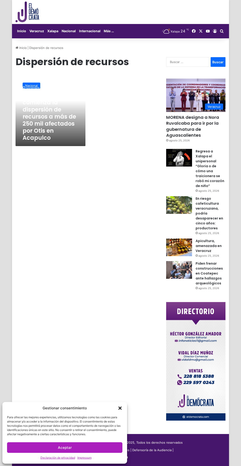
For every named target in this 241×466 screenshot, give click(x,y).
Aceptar (65, 447)
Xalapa (52, 31)
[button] (120, 408)
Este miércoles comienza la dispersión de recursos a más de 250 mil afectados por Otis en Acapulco (49, 117)
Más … (109, 31)
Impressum (84, 457)
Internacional (89, 31)
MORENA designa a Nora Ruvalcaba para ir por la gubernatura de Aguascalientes (192, 126)
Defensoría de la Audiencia (152, 450)
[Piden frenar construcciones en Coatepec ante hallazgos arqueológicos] (179, 270)
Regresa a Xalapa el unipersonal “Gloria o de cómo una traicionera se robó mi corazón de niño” (210, 168)
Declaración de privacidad (57, 457)
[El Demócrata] (27, 12)
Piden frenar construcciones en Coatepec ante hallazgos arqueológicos (209, 273)
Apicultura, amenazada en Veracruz (209, 246)
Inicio (21, 31)
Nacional (69, 31)
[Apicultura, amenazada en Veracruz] (179, 247)
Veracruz (36, 31)
